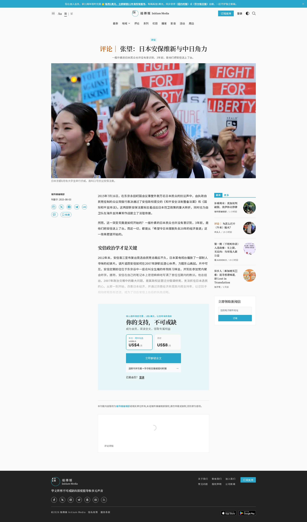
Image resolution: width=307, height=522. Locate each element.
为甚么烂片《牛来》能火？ (224, 225)
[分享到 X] (61, 207)
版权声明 (217, 484)
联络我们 (217, 478)
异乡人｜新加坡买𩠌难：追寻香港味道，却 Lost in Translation (225, 276)
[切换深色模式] (246, 13)
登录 (141, 377)
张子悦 (217, 286)
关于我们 (203, 478)
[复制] (53, 207)
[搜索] (252, 13)
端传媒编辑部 (123, 406)
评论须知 (108, 445)
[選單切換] (129, 23)
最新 (218, 195)
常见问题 (203, 484)
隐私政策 (93, 512)
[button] (124, 23)
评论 (153, 39)
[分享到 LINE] (84, 207)
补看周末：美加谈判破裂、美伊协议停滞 (225, 205)
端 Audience (220, 259)
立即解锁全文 (153, 358)
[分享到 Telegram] (76, 207)
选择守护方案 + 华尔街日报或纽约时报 (148, 368)
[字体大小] (60, 13)
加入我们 (230, 478)
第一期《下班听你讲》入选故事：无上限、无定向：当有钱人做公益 (226, 249)
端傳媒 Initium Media (73, 512)
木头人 (217, 231)
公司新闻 (230, 484)
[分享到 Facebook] (69, 207)
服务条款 (105, 512)
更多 (226, 195)
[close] (303, 3)
